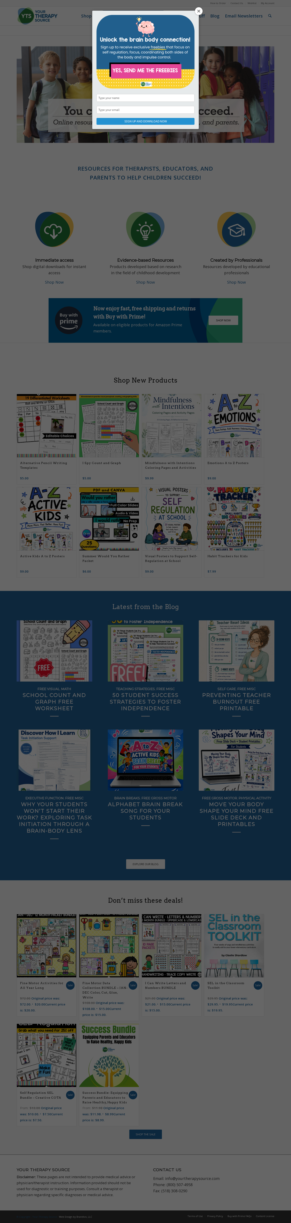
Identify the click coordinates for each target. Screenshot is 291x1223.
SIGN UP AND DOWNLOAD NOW (145, 121)
